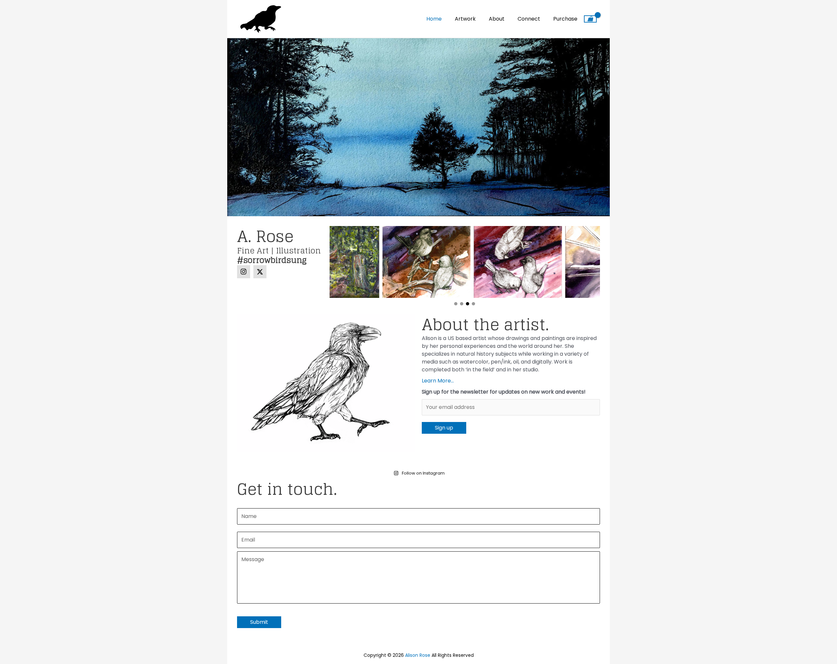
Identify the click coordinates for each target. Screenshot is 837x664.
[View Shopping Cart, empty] (590, 19)
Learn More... (438, 380)
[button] (243, 271)
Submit (259, 622)
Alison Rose (417, 655)
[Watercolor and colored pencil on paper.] (556, 262)
